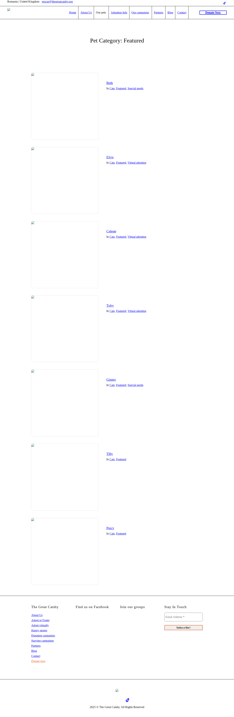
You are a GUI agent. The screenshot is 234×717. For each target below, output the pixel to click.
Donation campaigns (43, 635)
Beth (109, 83)
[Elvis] (64, 180)
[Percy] (64, 551)
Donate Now (213, 12)
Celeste (111, 231)
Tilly (109, 454)
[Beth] (64, 106)
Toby (110, 305)
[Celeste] (64, 254)
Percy (110, 528)
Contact (35, 656)
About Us (37, 615)
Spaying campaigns (42, 640)
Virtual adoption (137, 162)
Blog (34, 650)
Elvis (110, 157)
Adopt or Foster (40, 620)
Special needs (135, 88)
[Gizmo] (64, 402)
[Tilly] (64, 477)
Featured (121, 88)
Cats (112, 88)
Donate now (38, 661)
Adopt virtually (40, 625)
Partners (36, 645)
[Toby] (64, 328)
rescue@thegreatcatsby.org (57, 1)
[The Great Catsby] (117, 690)
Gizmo (111, 379)
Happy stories (39, 630)
